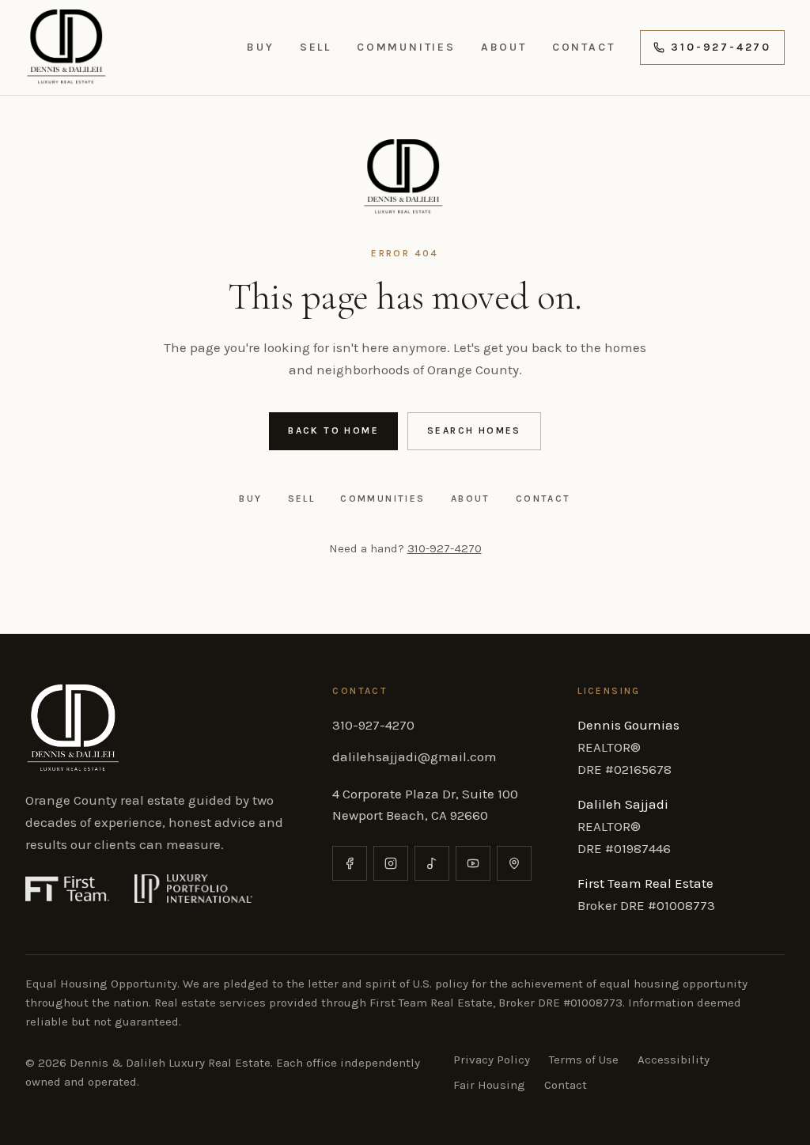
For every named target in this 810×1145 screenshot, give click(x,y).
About (470, 498)
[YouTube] (473, 863)
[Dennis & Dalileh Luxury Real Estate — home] (68, 47)
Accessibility (674, 1059)
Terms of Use (584, 1059)
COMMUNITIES (406, 47)
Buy (250, 498)
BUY (260, 47)
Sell (302, 498)
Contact (543, 498)
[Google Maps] (514, 863)
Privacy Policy (491, 1059)
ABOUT (504, 47)
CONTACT (583, 47)
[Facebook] (349, 863)
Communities (382, 498)
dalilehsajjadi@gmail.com (414, 756)
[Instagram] (390, 863)
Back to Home (333, 430)
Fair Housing (489, 1085)
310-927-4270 (721, 47)
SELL (315, 47)
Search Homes (474, 430)
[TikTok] (431, 863)
